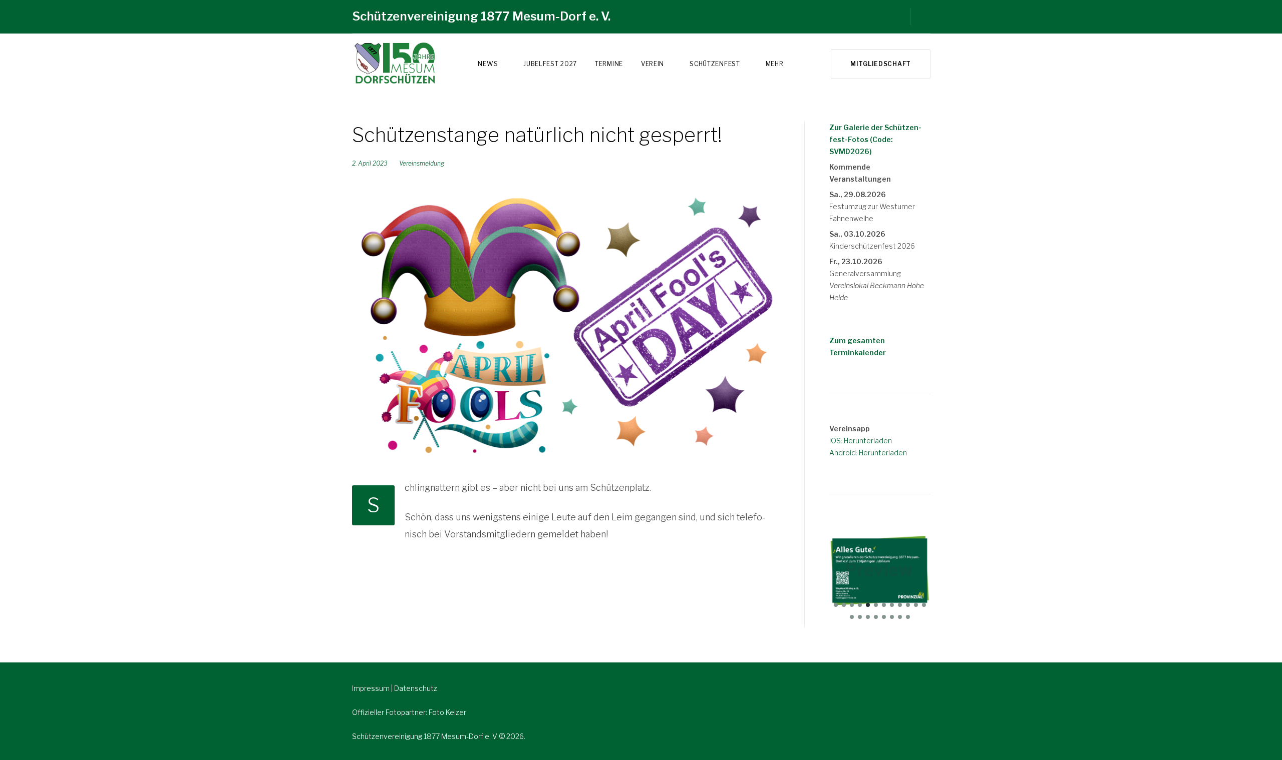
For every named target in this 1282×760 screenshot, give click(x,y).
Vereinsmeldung (421, 163)
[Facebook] (879, 17)
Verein (652, 64)
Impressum (371, 688)
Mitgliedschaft (880, 64)
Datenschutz (415, 688)
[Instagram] (894, 17)
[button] (836, 605)
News (488, 64)
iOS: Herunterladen (860, 440)
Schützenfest (715, 64)
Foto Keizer (447, 712)
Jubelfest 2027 (550, 64)
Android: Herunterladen (868, 452)
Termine (609, 64)
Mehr (775, 64)
